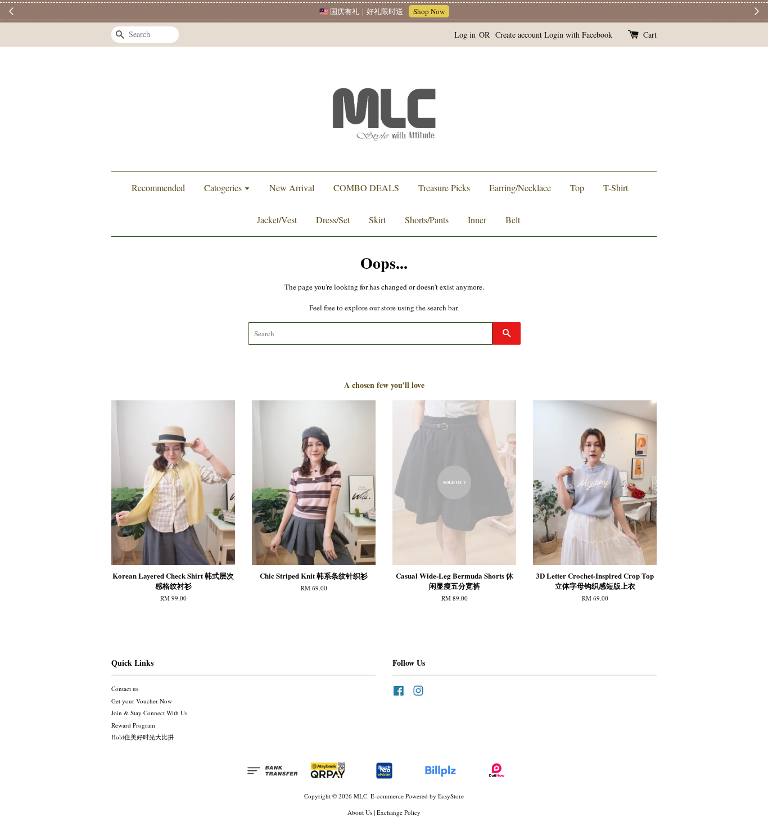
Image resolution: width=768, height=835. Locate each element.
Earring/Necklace (520, 187)
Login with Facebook (578, 34)
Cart (650, 34)
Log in (465, 34)
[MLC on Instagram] (418, 693)
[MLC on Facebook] (398, 693)
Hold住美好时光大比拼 (142, 737)
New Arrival (291, 187)
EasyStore (451, 796)
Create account (518, 34)
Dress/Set (333, 219)
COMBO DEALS (366, 187)
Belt (512, 219)
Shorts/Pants (427, 219)
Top (577, 187)
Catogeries (224, 187)
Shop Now (429, 11)
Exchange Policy (399, 812)
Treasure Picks (444, 187)
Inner (477, 219)
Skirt (377, 219)
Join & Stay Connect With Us (149, 712)
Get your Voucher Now (141, 701)
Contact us (124, 688)
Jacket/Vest (277, 219)
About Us (359, 812)
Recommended (158, 187)
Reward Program (133, 725)
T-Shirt (615, 187)
